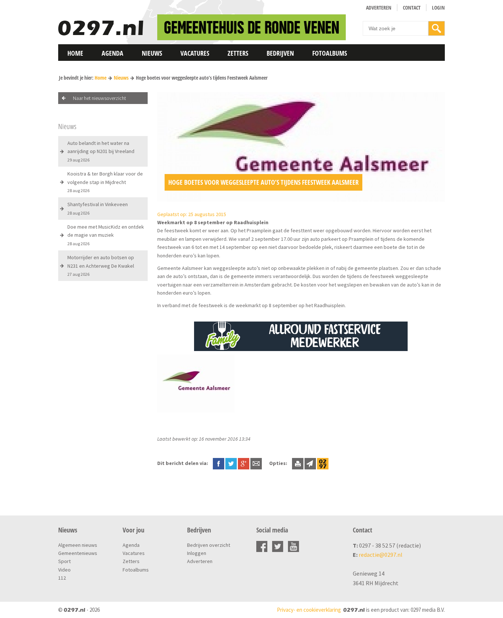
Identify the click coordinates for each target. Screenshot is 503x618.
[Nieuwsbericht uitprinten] (297, 463)
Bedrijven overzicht (208, 545)
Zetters (238, 53)
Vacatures (194, 53)
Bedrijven (280, 53)
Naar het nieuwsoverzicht (99, 98)
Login (438, 7)
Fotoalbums (329, 53)
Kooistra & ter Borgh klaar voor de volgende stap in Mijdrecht (105, 181)
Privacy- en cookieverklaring (309, 609)
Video (64, 569)
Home (75, 53)
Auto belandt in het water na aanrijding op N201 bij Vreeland (100, 151)
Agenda (112, 53)
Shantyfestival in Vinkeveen (97, 208)
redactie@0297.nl (380, 554)
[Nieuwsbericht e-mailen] (256, 463)
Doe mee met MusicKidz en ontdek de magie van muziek (105, 234)
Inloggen (196, 553)
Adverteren (378, 7)
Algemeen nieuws (77, 545)
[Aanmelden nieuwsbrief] (310, 463)
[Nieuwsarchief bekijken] (322, 463)
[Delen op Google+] (243, 463)
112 (62, 577)
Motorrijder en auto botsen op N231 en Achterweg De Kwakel (100, 265)
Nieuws (152, 53)
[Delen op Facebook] (218, 463)
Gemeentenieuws (77, 553)
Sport (64, 561)
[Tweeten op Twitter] (231, 463)
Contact (412, 7)
